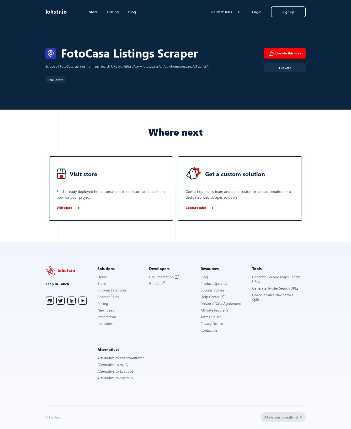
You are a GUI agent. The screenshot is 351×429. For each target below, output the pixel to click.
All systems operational (281, 417)
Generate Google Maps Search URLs (276, 279)
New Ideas (105, 310)
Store (93, 12)
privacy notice (212, 323)
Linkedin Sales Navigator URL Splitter (275, 297)
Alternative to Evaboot (115, 371)
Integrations (106, 317)
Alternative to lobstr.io (115, 378)
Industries (104, 323)
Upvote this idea (288, 53)
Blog (132, 12)
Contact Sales (108, 297)
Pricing (113, 12)
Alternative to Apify (112, 364)
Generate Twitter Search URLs (275, 288)
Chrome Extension (111, 290)
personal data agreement (221, 303)
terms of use (211, 317)
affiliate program (214, 310)
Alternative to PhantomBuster (120, 358)
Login (256, 12)
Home (102, 277)
